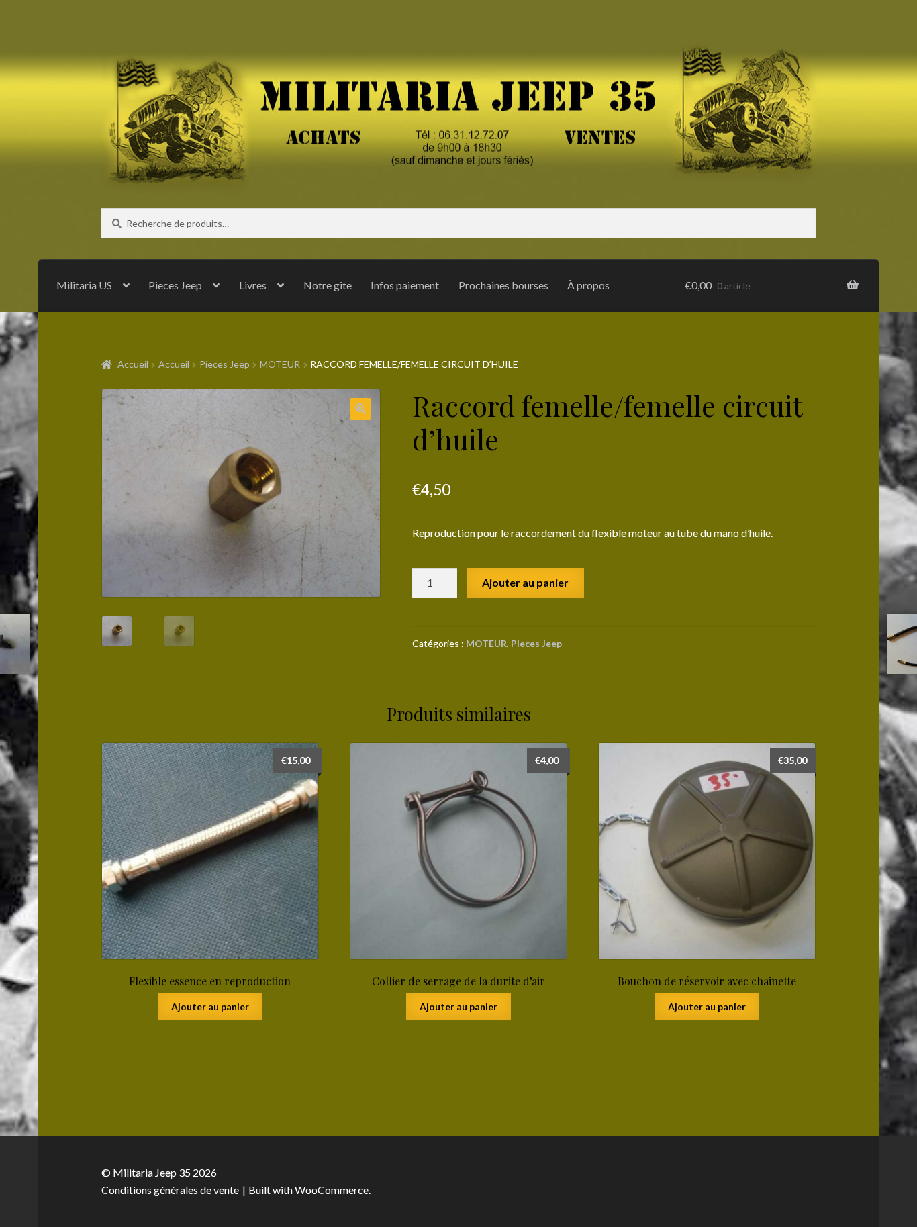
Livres (253, 285)
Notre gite (327, 285)
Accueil (132, 364)
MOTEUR (280, 364)
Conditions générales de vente (170, 1189)
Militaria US (84, 285)
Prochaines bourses (503, 285)
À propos (588, 285)
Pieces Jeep (175, 285)
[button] (360, 409)
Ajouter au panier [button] (210, 1006)
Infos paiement (405, 285)
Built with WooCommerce (308, 1189)
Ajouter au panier (525, 582)
